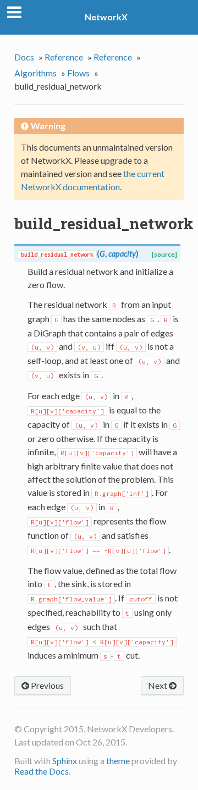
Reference (64, 57)
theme (118, 760)
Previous (46, 685)
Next (158, 685)
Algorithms (35, 73)
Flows (78, 73)
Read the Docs (41, 771)
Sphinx (64, 760)
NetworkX (106, 17)
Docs (24, 57)
